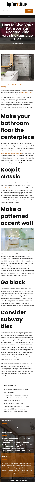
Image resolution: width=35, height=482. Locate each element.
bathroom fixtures (26, 92)
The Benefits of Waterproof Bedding (16, 395)
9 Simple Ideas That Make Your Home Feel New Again (16, 439)
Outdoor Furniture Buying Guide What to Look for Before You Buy (17, 445)
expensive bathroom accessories (12, 188)
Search (29, 11)
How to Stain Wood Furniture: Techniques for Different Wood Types (16, 449)
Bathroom (16, 85)
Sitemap (24, 480)
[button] (9, 16)
